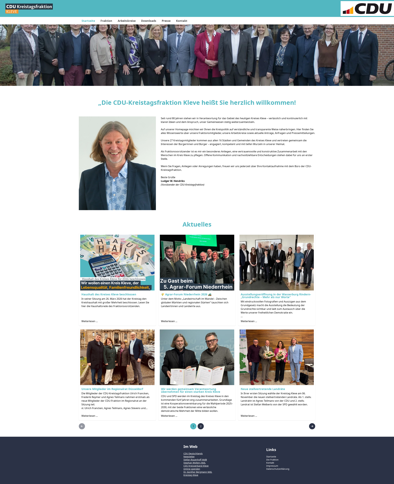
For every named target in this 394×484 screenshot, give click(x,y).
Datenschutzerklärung (277, 468)
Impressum (272, 465)
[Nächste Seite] (312, 426)
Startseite (271, 456)
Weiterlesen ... (89, 321)
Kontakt (270, 462)
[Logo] (29, 9)
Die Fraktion (272, 459)
